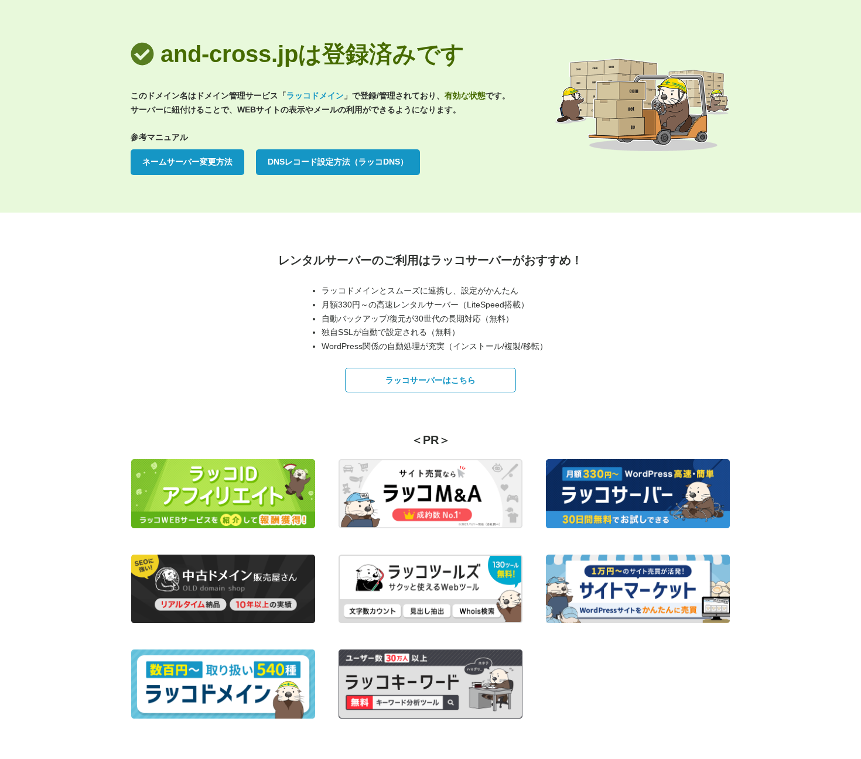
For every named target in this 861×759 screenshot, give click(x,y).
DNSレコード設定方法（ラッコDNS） (338, 161)
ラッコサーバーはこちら (430, 380)
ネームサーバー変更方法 (187, 161)
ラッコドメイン (315, 95)
